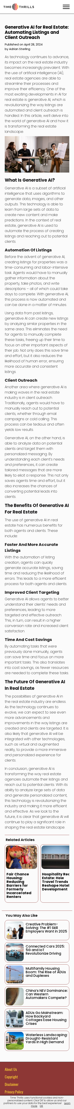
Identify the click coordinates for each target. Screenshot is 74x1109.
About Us (11, 1069)
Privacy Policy (14, 1091)
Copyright (11, 1076)
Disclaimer (12, 1084)
